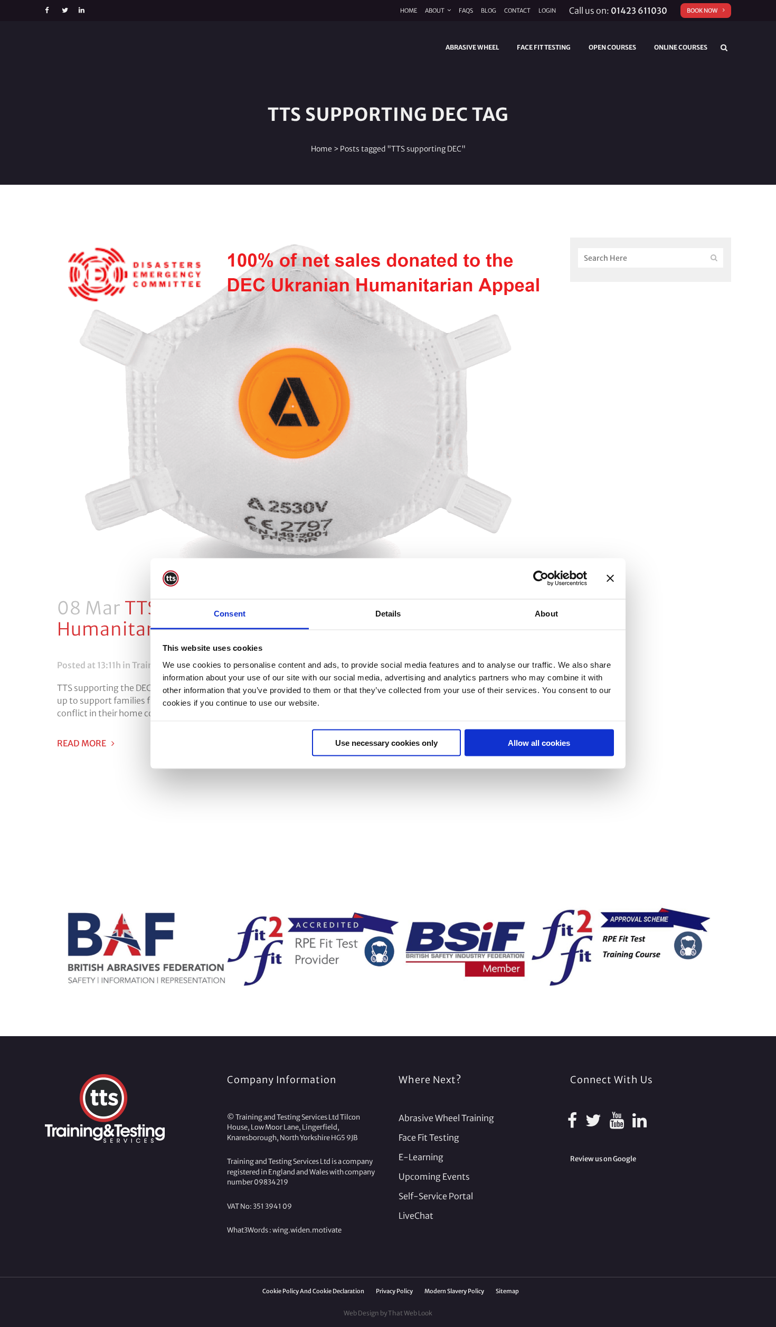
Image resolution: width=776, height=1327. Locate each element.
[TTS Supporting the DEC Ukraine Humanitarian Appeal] (297, 411)
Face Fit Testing (429, 1137)
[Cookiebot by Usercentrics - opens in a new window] (541, 578)
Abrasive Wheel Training (446, 1118)
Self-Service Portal (436, 1196)
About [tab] (546, 613)
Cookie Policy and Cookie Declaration (313, 1291)
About (434, 10)
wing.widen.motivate (307, 1230)
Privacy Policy (394, 1291)
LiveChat (416, 1215)
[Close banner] (610, 578)
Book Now (702, 10)
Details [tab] (388, 613)
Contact (517, 10)
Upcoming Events (434, 1176)
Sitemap (507, 1291)
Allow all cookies (539, 742)
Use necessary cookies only (386, 742)
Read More (81, 743)
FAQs (466, 10)
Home (408, 10)
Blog (488, 10)
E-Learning (421, 1157)
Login (547, 10)
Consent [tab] (229, 613)
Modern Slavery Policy (454, 1291)
